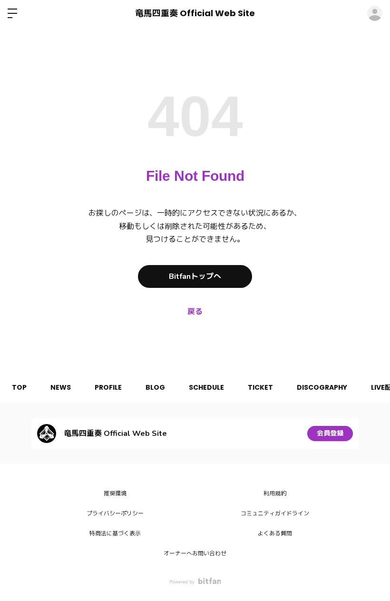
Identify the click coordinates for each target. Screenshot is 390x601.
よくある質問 (275, 533)
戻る (195, 311)
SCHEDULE (206, 387)
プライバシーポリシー (115, 513)
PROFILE (108, 387)
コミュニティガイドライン (275, 513)
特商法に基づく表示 (115, 533)
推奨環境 (115, 493)
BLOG (155, 387)
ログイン (374, 13)
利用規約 (274, 493)
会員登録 (330, 433)
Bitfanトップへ (195, 276)
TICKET (260, 387)
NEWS (60, 387)
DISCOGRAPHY (322, 387)
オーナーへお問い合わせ (195, 553)
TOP (19, 387)
